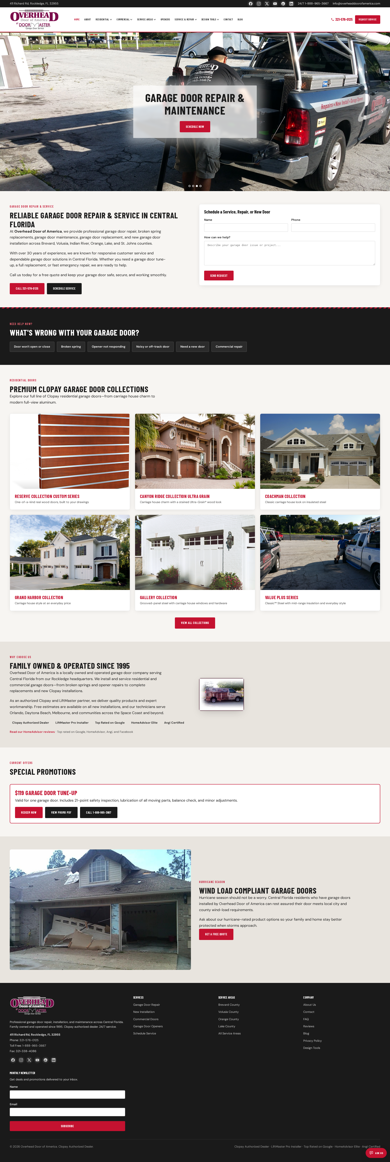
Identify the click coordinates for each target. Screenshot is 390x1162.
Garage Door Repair (146, 1005)
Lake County (226, 1026)
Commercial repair (229, 346)
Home (77, 19)
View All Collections (195, 623)
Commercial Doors (145, 1019)
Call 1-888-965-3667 (98, 812)
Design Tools (209, 19)
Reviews (308, 1026)
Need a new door (192, 346)
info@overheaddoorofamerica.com (356, 3)
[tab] (189, 186)
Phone (295, 220)
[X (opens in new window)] (267, 3)
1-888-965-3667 (34, 1045)
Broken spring (71, 346)
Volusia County (228, 1012)
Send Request (219, 275)
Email (13, 1104)
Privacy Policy (312, 1041)
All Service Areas (229, 1033)
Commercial (123, 19)
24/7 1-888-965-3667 (313, 3)
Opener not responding (108, 346)
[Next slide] (382, 111)
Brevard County (229, 1005)
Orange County (228, 1019)
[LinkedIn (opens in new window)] (291, 3)
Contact (228, 19)
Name (208, 220)
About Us (309, 1005)
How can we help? (217, 237)
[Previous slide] (7, 111)
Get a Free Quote (216, 934)
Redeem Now (29, 812)
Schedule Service (64, 288)
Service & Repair (184, 19)
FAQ (306, 1019)
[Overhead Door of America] (34, 19)
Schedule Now (195, 126)
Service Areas (145, 19)
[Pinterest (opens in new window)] (283, 3)
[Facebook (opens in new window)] (250, 3)
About (87, 19)
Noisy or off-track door (152, 346)
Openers (165, 19)
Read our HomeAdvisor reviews (32, 732)
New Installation (144, 1012)
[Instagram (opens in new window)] (259, 3)
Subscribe (67, 1126)
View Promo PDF (61, 812)
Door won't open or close (32, 346)
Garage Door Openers (148, 1026)
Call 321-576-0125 (27, 288)
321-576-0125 (344, 19)
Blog (240, 19)
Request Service (368, 19)
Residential (102, 19)
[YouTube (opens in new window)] (275, 3)
